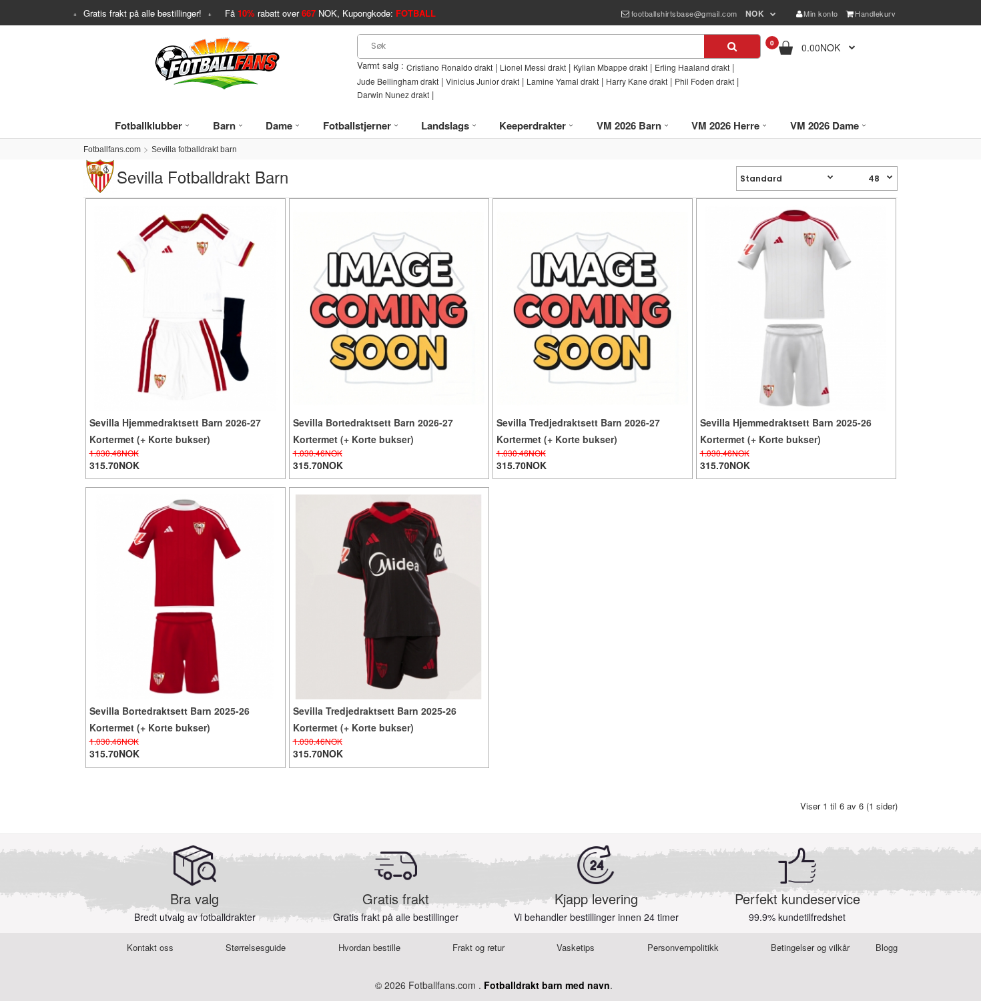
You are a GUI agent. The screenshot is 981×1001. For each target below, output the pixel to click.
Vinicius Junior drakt (482, 81)
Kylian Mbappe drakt (610, 67)
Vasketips (576, 947)
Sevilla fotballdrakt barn (194, 149)
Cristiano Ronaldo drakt (449, 67)
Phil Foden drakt (704, 81)
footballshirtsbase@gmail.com (684, 13)
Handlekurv (875, 13)
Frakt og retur (478, 947)
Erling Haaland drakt (692, 67)
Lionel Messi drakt (533, 67)
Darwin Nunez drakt (393, 94)
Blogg (887, 947)
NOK (755, 13)
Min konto (820, 13)
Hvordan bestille (369, 947)
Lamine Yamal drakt (563, 81)
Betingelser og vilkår (810, 947)
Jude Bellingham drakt (397, 81)
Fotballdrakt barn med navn (547, 985)
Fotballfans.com (112, 149)
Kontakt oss (150, 947)
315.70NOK (114, 465)
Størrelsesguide (256, 947)
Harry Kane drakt (636, 81)
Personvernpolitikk (683, 947)
